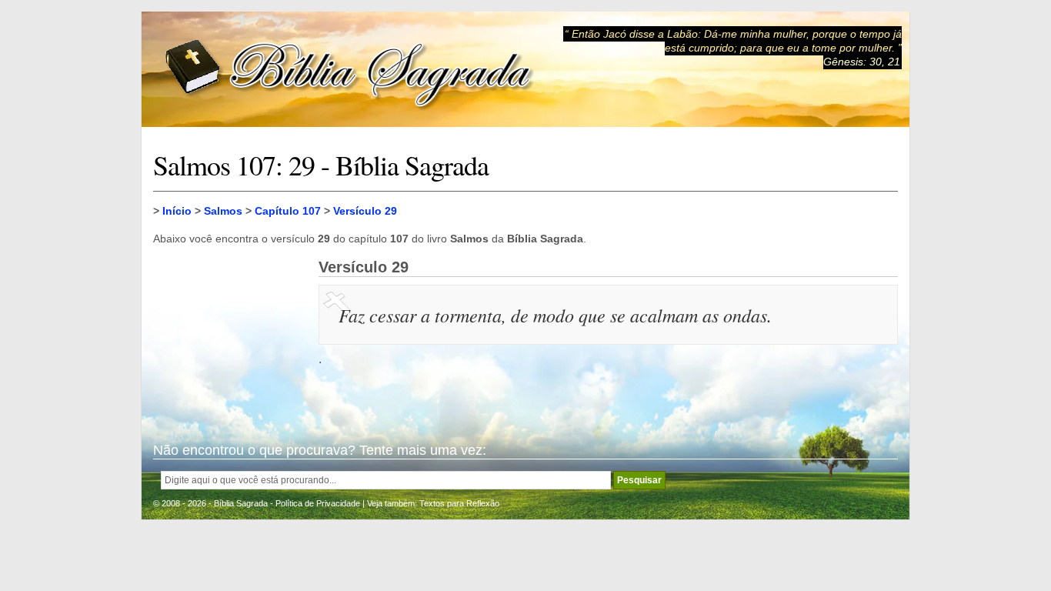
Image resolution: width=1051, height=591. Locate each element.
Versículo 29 (365, 211)
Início (177, 211)
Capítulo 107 (288, 211)
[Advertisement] (230, 335)
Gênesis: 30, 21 (861, 61)
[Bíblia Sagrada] (349, 69)
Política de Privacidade (317, 503)
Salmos (223, 211)
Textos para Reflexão (459, 503)
